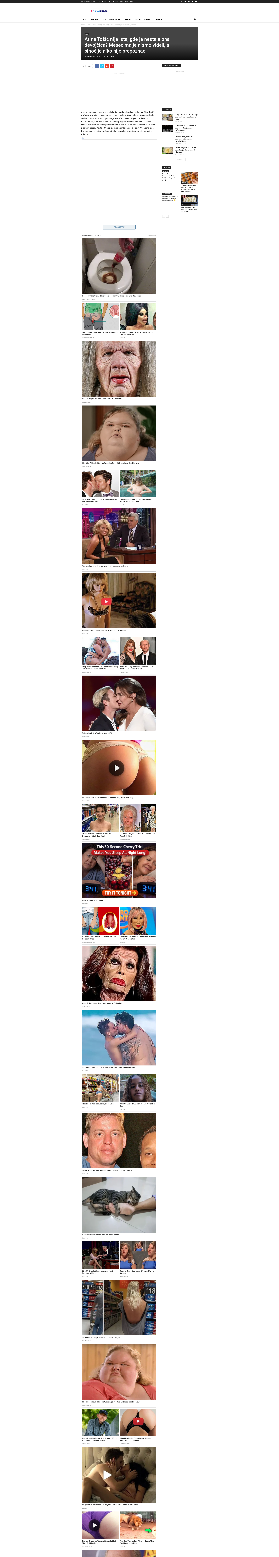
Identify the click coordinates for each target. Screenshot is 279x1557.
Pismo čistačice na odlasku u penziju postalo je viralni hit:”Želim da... (185, 128)
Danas (89, 25)
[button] (195, 20)
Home (109, 1)
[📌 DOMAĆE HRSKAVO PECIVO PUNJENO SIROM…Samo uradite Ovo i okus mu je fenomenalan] (189, 178)
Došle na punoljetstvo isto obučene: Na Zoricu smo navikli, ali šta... (184, 139)
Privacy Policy (124, 1)
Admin (89, 56)
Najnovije (94, 19)
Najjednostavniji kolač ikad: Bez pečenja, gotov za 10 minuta (189, 209)
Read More (119, 227)
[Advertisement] (119, 90)
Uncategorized (167, 193)
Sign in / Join (102, 1)
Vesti (104, 19)
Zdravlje (158, 19)
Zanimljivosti (114, 19)
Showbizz (148, 19)
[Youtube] (196, 1)
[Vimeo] (189, 1)
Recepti (126, 19)
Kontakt (132, 1)
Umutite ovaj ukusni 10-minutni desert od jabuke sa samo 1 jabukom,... (186, 150)
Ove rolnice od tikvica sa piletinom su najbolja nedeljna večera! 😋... (170, 198)
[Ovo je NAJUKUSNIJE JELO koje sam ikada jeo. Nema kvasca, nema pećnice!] (167, 117)
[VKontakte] (192, 1)
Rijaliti (137, 19)
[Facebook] (181, 1)
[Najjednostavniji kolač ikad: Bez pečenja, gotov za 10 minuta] (189, 200)
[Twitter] (185, 1)
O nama (115, 1)
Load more (179, 159)
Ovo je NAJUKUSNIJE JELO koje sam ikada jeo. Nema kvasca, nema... (186, 117)
